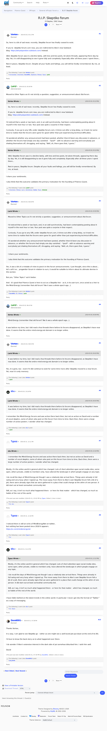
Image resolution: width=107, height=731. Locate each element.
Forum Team (52, 716)
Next (58, 25)
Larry (23, 190)
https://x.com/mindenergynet (18, 529)
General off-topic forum (48, 11)
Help (37, 3)
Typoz (44, 75)
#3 (100, 201)
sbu (27, 428)
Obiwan (39, 75)
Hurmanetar (13, 75)
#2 (100, 86)
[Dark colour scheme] (72, 3)
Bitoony (56, 709)
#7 (100, 441)
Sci (16, 294)
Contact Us (24, 716)
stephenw (33, 75)
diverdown (20, 75)
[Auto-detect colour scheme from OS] (77, 3)
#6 (100, 391)
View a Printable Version (14, 686)
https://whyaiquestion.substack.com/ (26, 50)
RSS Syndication (88, 716)
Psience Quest (20, 11)
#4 (100, 305)
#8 (100, 515)
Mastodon (43, 716)
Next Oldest (9, 671)
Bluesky (33, 716)
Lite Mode (16, 716)
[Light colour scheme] (68, 3)
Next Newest (20, 671)
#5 (100, 343)
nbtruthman (28, 190)
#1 (100, 34)
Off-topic (32, 11)
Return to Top (62, 716)
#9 (100, 548)
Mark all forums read (74, 716)
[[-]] (7, 73)
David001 (45, 655)
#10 (99, 620)
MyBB (52, 711)
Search (29, 3)
